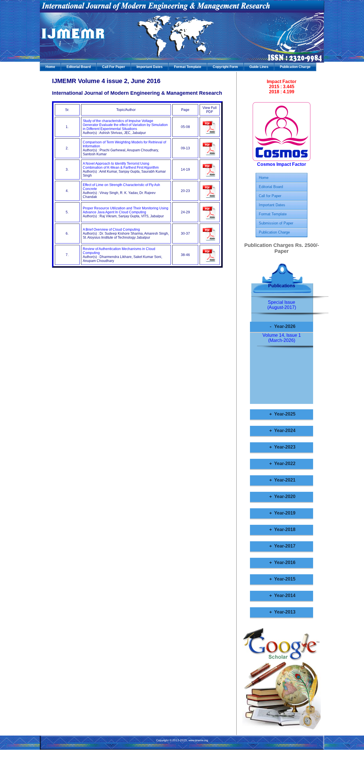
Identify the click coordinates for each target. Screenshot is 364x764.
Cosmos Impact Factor (281, 164)
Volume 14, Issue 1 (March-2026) (281, 338)
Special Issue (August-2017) (281, 305)
